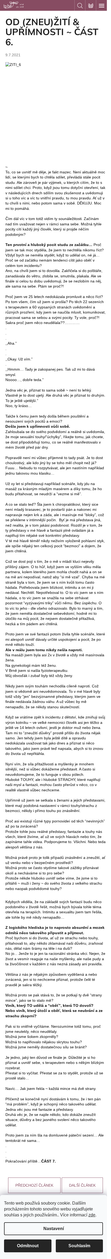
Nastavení (53, 1228)
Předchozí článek (34, 1185)
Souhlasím (79, 1245)
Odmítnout (28, 1245)
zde (91, 1215)
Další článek (82, 1185)
